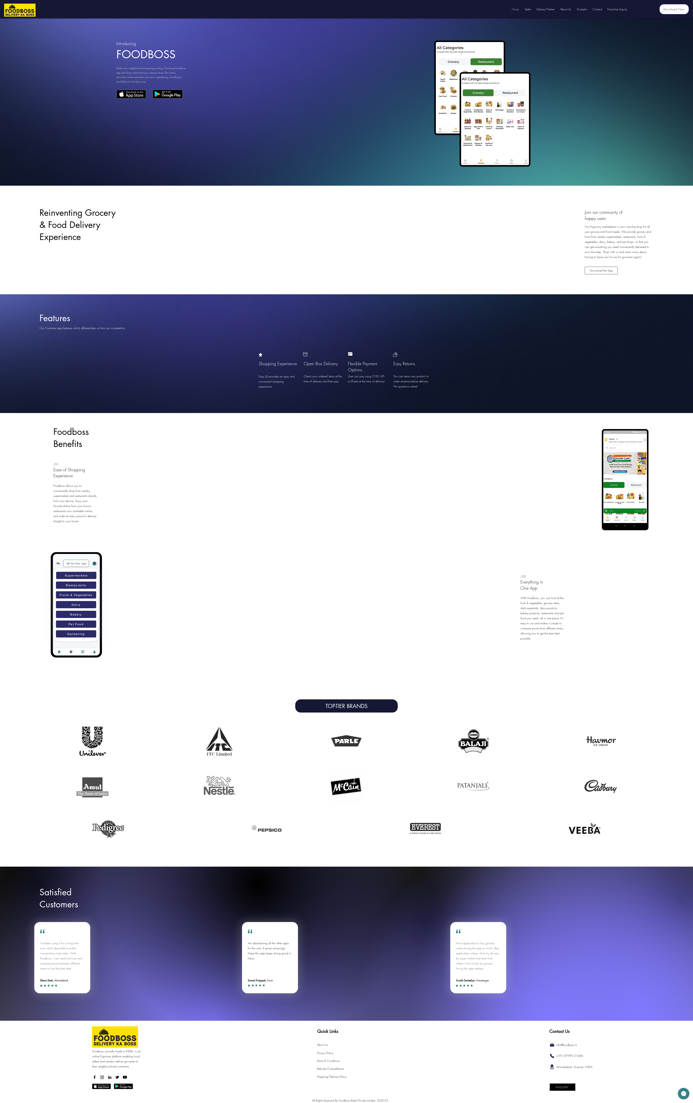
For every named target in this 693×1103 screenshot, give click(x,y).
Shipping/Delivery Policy (331, 1077)
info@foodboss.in (566, 1045)
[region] (92, 741)
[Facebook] (94, 1077)
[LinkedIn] (109, 1077)
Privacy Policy (325, 1053)
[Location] (552, 1067)
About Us (322, 1045)
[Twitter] (117, 1077)
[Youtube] (125, 1077)
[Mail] (552, 1045)
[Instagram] (102, 1077)
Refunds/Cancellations (330, 1069)
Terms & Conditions (328, 1061)
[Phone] (552, 1056)
